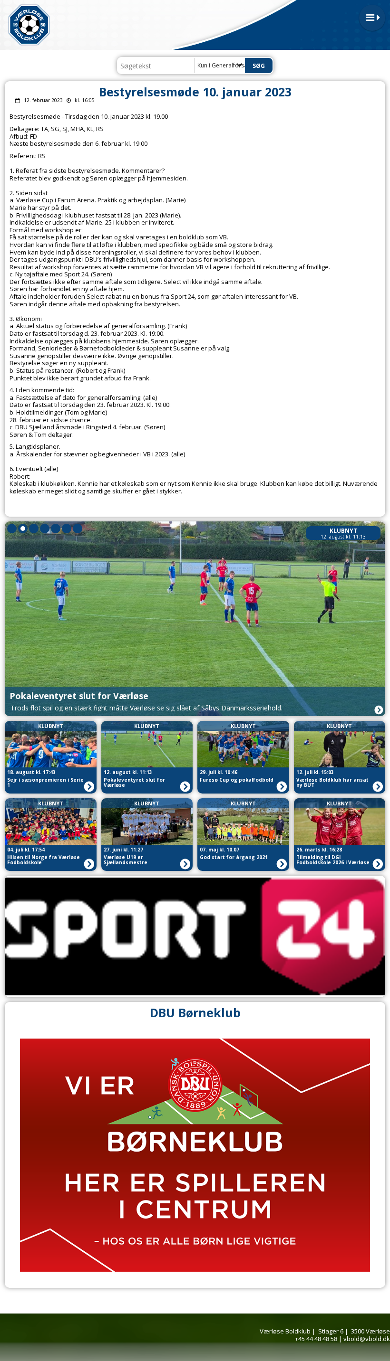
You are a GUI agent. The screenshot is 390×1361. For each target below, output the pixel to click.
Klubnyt (343, 530)
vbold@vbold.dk (366, 1338)
